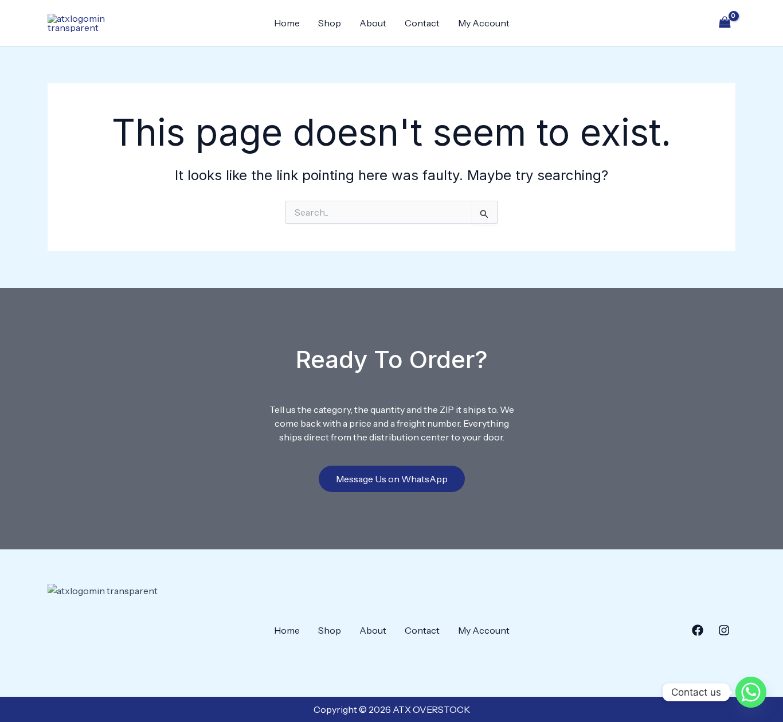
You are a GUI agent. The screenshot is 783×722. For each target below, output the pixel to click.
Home (287, 23)
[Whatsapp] (750, 692)
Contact (422, 23)
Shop (329, 23)
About (372, 23)
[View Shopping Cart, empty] (724, 22)
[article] (391, 423)
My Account (484, 23)
